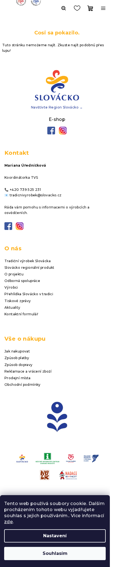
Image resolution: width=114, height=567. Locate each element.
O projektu (14, 274)
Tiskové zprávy (17, 301)
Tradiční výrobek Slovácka (27, 261)
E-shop (57, 119)
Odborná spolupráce (22, 281)
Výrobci (11, 287)
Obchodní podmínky (22, 384)
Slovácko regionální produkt (29, 267)
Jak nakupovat (17, 351)
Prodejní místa (17, 378)
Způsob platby (16, 358)
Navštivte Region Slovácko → (57, 107)
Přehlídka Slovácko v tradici (28, 294)
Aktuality (12, 307)
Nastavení (55, 535)
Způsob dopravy (18, 365)
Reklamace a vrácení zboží (27, 371)
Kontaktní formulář (21, 314)
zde (8, 521)
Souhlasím (55, 553)
